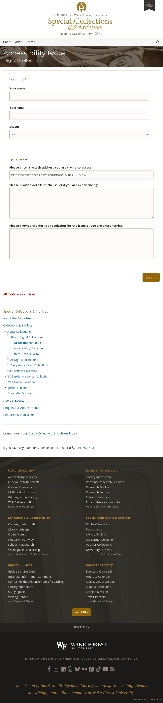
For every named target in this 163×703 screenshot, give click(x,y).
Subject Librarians (98, 497)
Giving (149, 4)
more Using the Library (21, 507)
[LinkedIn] (63, 669)
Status (14, 126)
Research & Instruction (19, 415)
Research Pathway (21, 539)
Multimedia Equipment (23, 492)
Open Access (17, 534)
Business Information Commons (30, 576)
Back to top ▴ (81, 627)
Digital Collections (19, 331)
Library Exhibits (96, 534)
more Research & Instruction (102, 507)
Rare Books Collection (22, 382)
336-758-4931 (86, 448)
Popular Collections (99, 544)
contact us (57, 448)
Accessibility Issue (27, 343)
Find (5, 42)
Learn (29, 42)
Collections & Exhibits (17, 325)
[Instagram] (56, 669)
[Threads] (70, 669)
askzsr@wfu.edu (108, 658)
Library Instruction (98, 477)
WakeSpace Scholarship (24, 550)
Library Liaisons (18, 529)
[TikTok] (98, 669)
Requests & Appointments (21, 408)
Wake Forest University (82, 645)
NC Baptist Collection (100, 539)
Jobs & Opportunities (100, 581)
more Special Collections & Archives (106, 554)
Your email (17, 107)
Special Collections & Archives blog (51, 433)
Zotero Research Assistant (104, 502)
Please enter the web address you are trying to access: (50, 167)
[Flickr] (84, 669)
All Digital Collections (24, 360)
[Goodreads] (91, 669)
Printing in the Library (22, 497)
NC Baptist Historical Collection (28, 376)
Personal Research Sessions (105, 482)
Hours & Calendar (98, 576)
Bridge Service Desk (22, 571)
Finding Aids (94, 529)
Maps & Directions (98, 587)
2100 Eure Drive (51, 658)
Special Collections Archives (81, 22)
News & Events (13, 400)
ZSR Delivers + (20, 502)
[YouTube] (105, 669)
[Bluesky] (77, 669)
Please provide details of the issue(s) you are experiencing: (53, 185)
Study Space (16, 592)
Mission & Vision (97, 592)
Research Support (98, 492)
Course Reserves (20, 487)
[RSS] (112, 669)
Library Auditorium (20, 587)
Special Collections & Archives (25, 311)
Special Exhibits (17, 388)
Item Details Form (26, 354)
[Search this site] (157, 43)
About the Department (18, 318)
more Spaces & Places (20, 601)
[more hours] (97, 33)
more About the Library (99, 601)
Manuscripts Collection (22, 371)
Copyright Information (23, 524)
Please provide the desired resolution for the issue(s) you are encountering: (66, 225)
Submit (151, 277)
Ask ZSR (80, 612)
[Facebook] (49, 669)
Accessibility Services (22, 477)
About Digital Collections (26, 337)
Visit (17, 42)
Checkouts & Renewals (23, 482)
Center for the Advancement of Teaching (36, 581)
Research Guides (97, 487)
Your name (17, 88)
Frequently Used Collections (29, 365)
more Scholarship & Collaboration (27, 554)
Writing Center (18, 597)
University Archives (20, 393)
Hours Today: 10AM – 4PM (76, 33)
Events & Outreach (99, 571)
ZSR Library (81, 7)
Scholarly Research (21, 544)
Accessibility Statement (30, 348)
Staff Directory (96, 597)
